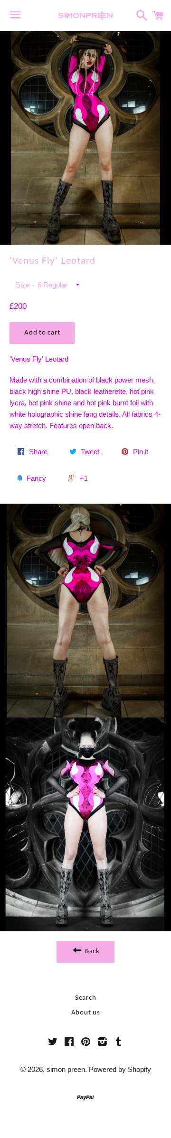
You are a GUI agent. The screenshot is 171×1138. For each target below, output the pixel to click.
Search (85, 998)
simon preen (66, 1069)
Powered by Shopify (120, 1069)
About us (85, 1012)
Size (22, 285)
